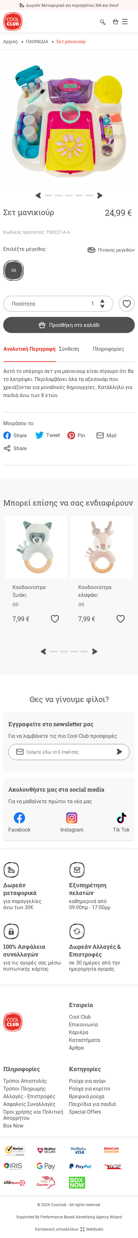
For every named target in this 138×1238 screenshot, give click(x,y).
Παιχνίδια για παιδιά (92, 1104)
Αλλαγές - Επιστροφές (29, 1096)
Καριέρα (78, 1032)
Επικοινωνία (83, 1025)
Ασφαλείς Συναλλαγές (29, 1104)
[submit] (119, 752)
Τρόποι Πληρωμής (24, 1089)
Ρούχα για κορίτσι (89, 1089)
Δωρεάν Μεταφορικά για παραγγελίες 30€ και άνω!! (72, 5)
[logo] (12, 21)
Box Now (13, 1126)
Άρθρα (76, 1048)
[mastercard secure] (118, 1150)
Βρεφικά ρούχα (86, 1096)
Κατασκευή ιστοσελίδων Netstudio (69, 1229)
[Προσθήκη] (102, 300)
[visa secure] (85, 1150)
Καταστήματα (84, 1040)
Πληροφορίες (109, 349)
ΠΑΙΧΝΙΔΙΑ (37, 41)
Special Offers (85, 1112)
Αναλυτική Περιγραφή (30, 349)
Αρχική (10, 41)
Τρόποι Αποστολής (25, 1081)
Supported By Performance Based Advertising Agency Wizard (69, 1217)
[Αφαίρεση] (102, 307)
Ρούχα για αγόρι (87, 1081)
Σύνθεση (69, 349)
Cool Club (80, 1017)
